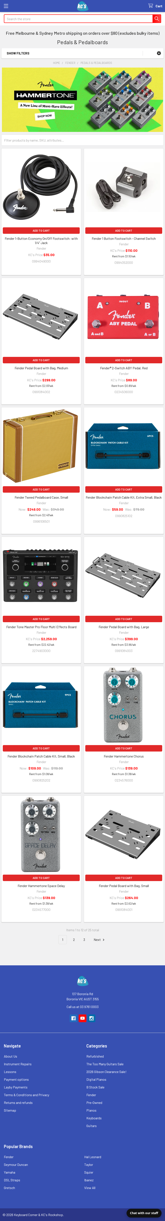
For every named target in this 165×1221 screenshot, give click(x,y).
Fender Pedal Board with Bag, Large (124, 627)
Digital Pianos (96, 1079)
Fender (91, 1095)
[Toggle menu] (6, 6)
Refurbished (95, 1056)
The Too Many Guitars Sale (105, 1064)
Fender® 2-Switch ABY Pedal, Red (124, 368)
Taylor (88, 1164)
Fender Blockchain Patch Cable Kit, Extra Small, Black (124, 497)
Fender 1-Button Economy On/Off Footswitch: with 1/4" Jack (41, 240)
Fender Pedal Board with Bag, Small (124, 886)
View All (89, 1188)
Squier (88, 1172)
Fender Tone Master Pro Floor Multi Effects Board (41, 627)
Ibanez (89, 1180)
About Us (10, 1056)
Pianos (91, 1110)
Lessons (10, 1072)
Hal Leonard (92, 1157)
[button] (158, 53)
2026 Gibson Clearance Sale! (106, 1072)
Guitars (91, 1126)
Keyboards (94, 1118)
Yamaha (9, 1172)
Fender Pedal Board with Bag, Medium (41, 368)
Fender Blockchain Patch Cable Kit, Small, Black (41, 756)
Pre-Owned (94, 1102)
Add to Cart (41, 230)
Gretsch (9, 1188)
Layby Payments (16, 1087)
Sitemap (10, 1110)
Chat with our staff (144, 1213)
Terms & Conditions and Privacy (26, 1095)
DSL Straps (12, 1180)
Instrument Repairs (18, 1064)
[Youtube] (82, 1018)
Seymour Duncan (16, 1164)
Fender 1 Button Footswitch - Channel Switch (124, 238)
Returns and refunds (18, 1102)
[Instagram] (91, 1018)
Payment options (16, 1079)
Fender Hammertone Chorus (124, 756)
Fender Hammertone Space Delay (41, 886)
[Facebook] (73, 1018)
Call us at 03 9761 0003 (83, 1007)
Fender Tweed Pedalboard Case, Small (41, 497)
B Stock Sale (95, 1087)
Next (97, 939)
